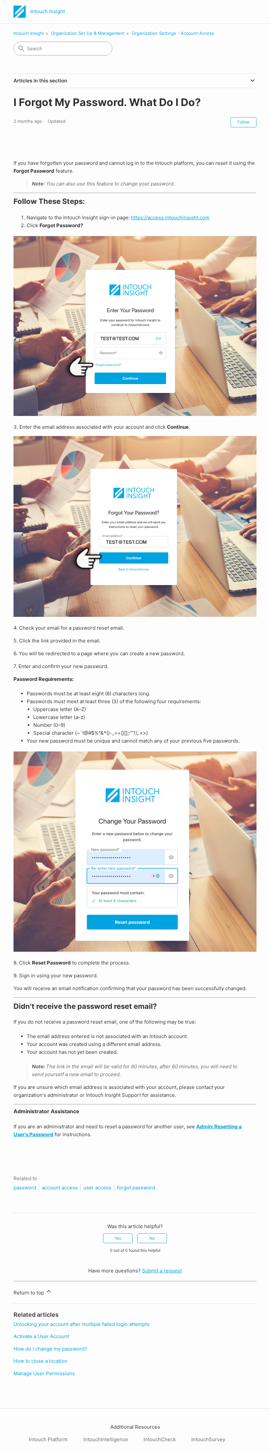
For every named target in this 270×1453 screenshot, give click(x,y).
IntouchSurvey (208, 1439)
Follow (243, 121)
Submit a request (162, 1271)
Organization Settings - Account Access (173, 33)
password (25, 1187)
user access (97, 1187)
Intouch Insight (29, 33)
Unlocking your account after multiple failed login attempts (81, 1324)
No (152, 1238)
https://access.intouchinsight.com (170, 217)
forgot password (136, 1187)
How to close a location (41, 1361)
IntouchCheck (160, 1439)
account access (60, 1187)
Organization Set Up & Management (88, 33)
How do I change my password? (50, 1349)
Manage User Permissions (44, 1373)
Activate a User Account (41, 1336)
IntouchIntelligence (105, 1439)
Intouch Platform (48, 1439)
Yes (118, 1238)
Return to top (29, 1293)
